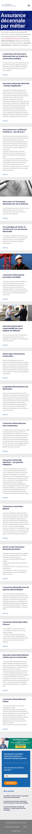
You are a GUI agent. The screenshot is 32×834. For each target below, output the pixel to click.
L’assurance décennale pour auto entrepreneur (14, 424)
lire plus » (5, 74)
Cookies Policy (16, 831)
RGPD (25, 827)
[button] (28, 5)
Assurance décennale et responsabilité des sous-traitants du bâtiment (13, 328)
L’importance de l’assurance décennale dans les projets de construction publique (15, 56)
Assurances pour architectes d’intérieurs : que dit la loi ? (15, 130)
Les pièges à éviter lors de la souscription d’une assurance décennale (16, 796)
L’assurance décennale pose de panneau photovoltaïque (16, 588)
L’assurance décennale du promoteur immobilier (13, 276)
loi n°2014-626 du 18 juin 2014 (12, 39)
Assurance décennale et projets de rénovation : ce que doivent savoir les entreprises (15, 808)
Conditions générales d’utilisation (16, 823)
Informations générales (12, 827)
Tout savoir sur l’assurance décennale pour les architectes (15, 203)
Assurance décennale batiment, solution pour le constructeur (16, 656)
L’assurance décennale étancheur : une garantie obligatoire (13, 462)
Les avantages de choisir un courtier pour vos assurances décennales (15, 229)
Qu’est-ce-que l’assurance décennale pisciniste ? (13, 548)
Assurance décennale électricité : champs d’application (16, 84)
